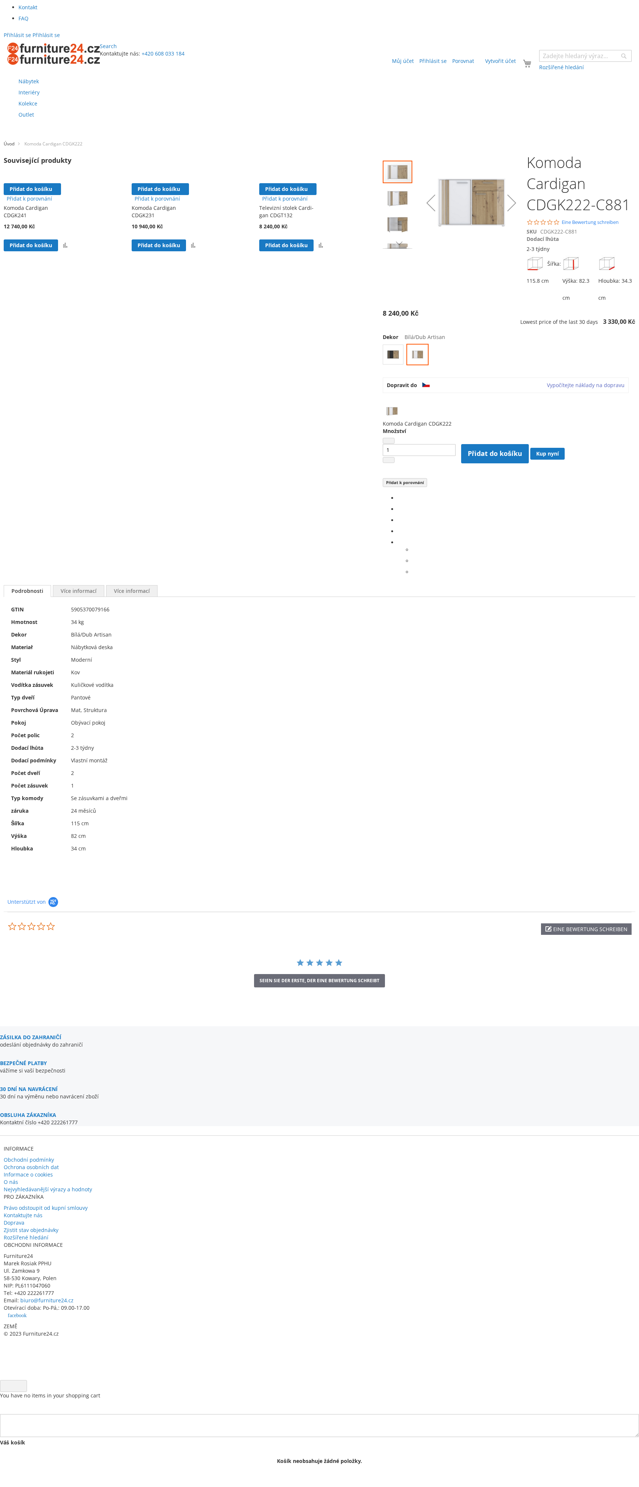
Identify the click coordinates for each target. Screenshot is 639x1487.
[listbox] (509, 355)
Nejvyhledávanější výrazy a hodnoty (48, 1189)
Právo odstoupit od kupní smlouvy (46, 1207)
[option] (393, 355)
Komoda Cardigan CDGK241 (26, 211)
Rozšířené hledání (26, 1237)
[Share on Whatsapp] (414, 549)
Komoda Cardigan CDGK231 (154, 211)
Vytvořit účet (500, 60)
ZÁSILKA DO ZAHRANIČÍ (30, 1037)
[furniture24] (53, 54)
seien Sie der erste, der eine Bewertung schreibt (319, 980)
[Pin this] (400, 531)
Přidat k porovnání (405, 482)
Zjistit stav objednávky (31, 1229)
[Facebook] (400, 497)
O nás (11, 1181)
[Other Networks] (400, 542)
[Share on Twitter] (400, 509)
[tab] (27, 591)
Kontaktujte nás (23, 1215)
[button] (65, 245)
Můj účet (403, 60)
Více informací (79, 590)
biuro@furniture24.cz (47, 1300)
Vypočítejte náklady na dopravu (586, 385)
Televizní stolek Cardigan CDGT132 (286, 211)
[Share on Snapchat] (414, 560)
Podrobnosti (27, 590)
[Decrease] (389, 441)
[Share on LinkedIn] (400, 520)
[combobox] (585, 56)
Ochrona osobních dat (31, 1167)
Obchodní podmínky (29, 1159)
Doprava (14, 1222)
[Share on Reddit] (414, 571)
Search (108, 46)
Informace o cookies (28, 1174)
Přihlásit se (433, 60)
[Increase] (389, 460)
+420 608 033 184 (163, 53)
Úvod (9, 144)
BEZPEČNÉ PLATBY (23, 1063)
